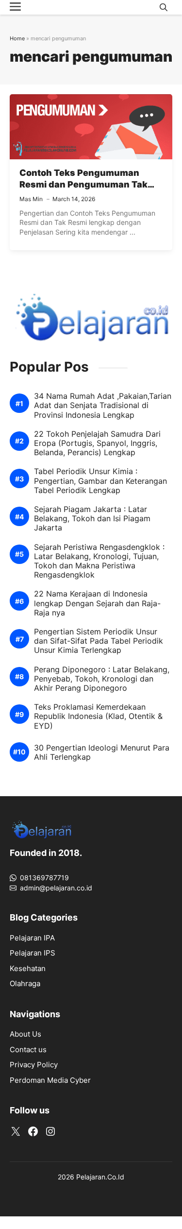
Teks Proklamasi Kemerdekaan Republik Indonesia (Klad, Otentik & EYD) (98, 716)
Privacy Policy (34, 1064)
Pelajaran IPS (32, 952)
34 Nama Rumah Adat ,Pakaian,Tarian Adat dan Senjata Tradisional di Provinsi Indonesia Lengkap (102, 405)
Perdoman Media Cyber (50, 1080)
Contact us (28, 1049)
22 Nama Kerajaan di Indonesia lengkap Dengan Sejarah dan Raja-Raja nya (97, 603)
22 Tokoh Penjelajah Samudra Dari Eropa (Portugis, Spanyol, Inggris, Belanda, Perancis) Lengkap (97, 443)
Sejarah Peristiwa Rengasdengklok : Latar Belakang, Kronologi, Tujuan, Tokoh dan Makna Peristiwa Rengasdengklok (99, 561)
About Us (25, 1034)
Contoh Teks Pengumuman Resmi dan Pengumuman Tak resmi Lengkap (83, 185)
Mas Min (31, 199)
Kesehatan (28, 968)
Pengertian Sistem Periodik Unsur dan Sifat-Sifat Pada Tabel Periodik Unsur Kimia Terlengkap (98, 641)
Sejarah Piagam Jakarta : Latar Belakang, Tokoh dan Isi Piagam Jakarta (92, 518)
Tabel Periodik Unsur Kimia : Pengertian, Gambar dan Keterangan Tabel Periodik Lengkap (100, 481)
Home (17, 38)
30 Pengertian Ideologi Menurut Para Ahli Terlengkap (101, 752)
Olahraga (25, 983)
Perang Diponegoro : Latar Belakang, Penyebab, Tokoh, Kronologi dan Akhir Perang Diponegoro (101, 679)
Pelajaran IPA (32, 937)
